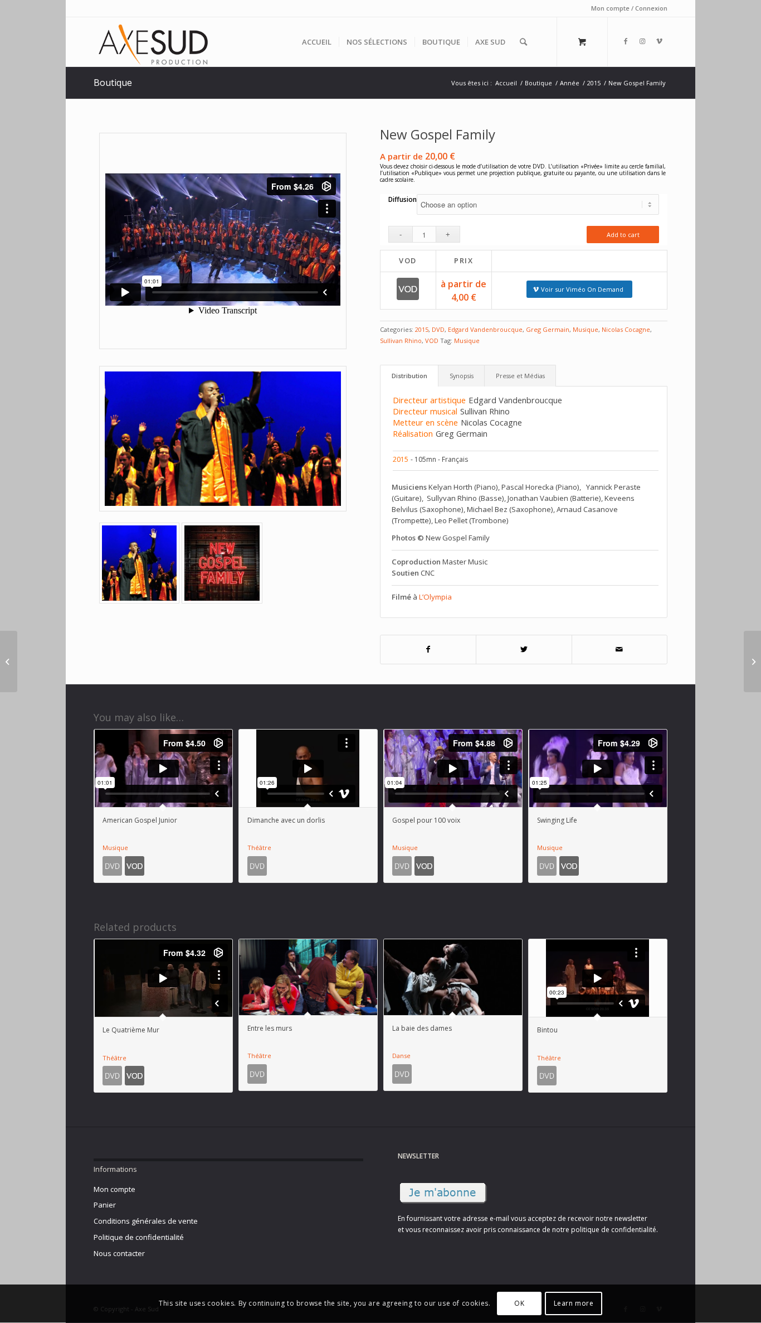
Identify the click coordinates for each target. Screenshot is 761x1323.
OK (519, 1303)
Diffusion (402, 199)
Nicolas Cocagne (626, 329)
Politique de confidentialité (139, 1237)
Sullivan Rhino (401, 340)
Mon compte (114, 1189)
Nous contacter (119, 1253)
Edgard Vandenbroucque (485, 329)
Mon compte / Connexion (629, 8)
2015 (421, 329)
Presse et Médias (520, 375)
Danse (401, 1055)
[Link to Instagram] (642, 41)
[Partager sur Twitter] (524, 649)
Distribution (409, 375)
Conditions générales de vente (146, 1221)
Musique (585, 329)
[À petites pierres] (8, 661)
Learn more (574, 1303)
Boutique (113, 82)
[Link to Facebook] (625, 41)
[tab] (409, 376)
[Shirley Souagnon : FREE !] (752, 661)
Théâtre (259, 847)
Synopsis (462, 375)
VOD (431, 340)
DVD (438, 329)
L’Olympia (435, 597)
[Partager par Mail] (619, 649)
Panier (105, 1205)
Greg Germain (547, 329)
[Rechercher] (523, 41)
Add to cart (623, 234)
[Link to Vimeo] (659, 41)
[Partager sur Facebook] (428, 649)
